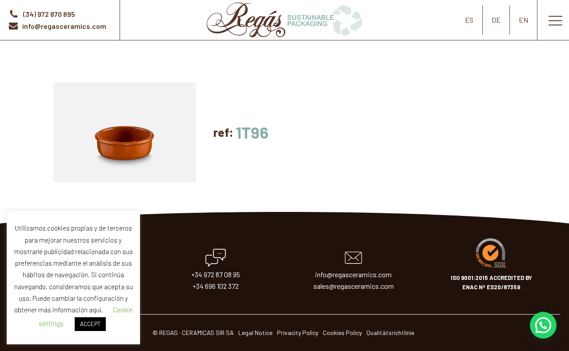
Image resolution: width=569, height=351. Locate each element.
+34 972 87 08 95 (215, 274)
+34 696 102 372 (215, 286)
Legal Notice (255, 332)
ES (469, 20)
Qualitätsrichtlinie (390, 332)
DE (496, 20)
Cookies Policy (342, 332)
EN (523, 20)
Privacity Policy (297, 332)
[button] (543, 325)
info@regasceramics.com (353, 274)
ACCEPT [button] (90, 323)
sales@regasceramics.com (353, 286)
